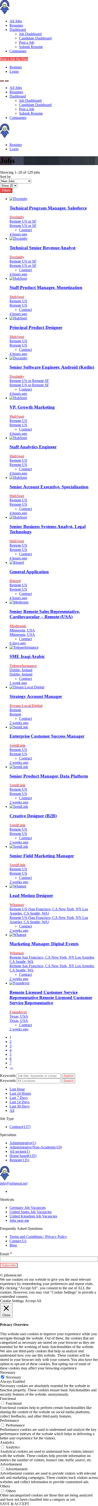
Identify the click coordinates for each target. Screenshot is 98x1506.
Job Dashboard (30, 34)
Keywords (8, 1076)
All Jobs (16, 21)
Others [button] (5, 1486)
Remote (19, 1160)
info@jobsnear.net (13, 1183)
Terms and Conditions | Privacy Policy (38, 1237)
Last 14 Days (19, 1102)
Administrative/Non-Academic (36, 1147)
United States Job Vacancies (31, 1212)
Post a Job (26, 42)
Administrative (23, 1143)
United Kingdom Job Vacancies (33, 1216)
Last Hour (17, 1089)
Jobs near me (19, 1220)
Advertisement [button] (11, 1464)
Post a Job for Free (14, 59)
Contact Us (18, 1241)
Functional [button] (8, 1399)
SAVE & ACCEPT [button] (14, 1504)
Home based (23, 1156)
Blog (13, 1245)
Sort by (5, 177)
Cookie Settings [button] (12, 1301)
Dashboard (18, 30)
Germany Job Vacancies (28, 1208)
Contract (20, 1127)
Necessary (13, 1377)
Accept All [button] (33, 1301)
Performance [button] (9, 1420)
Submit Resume (31, 47)
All (12, 1111)
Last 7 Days (19, 1098)
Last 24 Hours (20, 1093)
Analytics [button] (7, 1442)
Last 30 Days (19, 1106)
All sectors (20, 1151)
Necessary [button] (7, 1372)
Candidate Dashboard (35, 38)
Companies (18, 51)
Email (6, 1254)
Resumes (16, 25)
